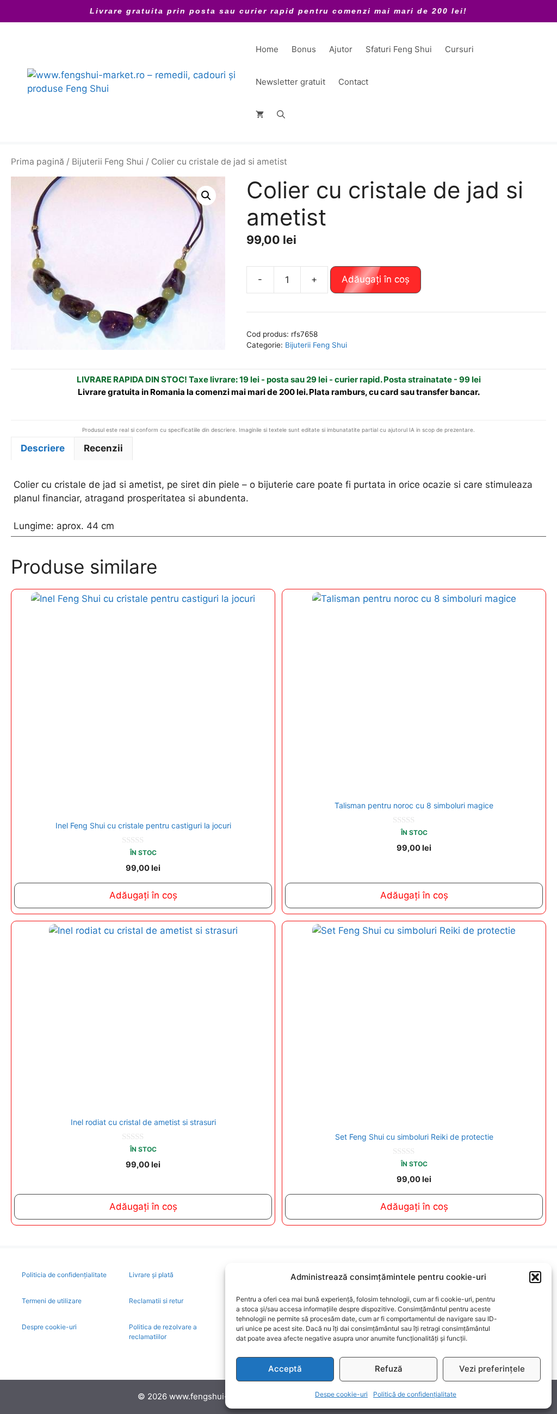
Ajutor (340, 49)
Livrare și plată (151, 1275)
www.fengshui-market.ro (217, 1396)
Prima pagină (37, 161)
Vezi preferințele (492, 1368)
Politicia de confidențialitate (64, 1275)
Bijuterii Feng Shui (108, 161)
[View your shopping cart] (259, 114)
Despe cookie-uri (341, 1394)
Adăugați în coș (376, 279)
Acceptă (285, 1368)
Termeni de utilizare (52, 1301)
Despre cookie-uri (49, 1327)
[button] (535, 1277)
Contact (353, 82)
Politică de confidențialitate (414, 1394)
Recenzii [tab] (103, 448)
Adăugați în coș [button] (143, 895)
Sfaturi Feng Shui (399, 49)
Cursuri (459, 49)
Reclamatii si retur (156, 1301)
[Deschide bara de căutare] (281, 114)
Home (267, 49)
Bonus (304, 49)
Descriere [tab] (43, 448)
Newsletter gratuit (290, 82)
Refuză (389, 1368)
